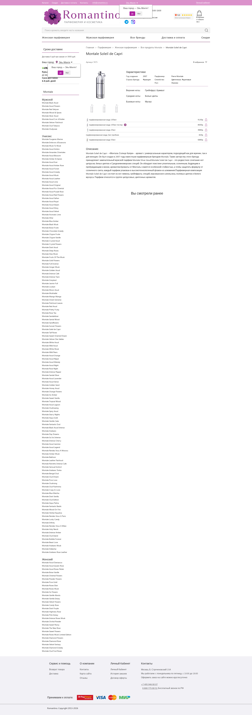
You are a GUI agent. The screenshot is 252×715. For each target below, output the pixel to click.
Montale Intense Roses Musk (53, 618)
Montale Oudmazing (50, 408)
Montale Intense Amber (51, 532)
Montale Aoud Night (50, 365)
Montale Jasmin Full (50, 283)
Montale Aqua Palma (50, 503)
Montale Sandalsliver (50, 316)
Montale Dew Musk (50, 254)
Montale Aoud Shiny (50, 208)
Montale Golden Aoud (51, 270)
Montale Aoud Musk (50, 175)
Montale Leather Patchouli (52, 460)
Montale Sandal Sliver (50, 375)
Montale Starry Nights (51, 414)
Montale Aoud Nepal (50, 359)
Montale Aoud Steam (50, 204)
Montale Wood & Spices (51, 112)
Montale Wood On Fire (51, 509)
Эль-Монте (131, 2)
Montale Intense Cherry (51, 440)
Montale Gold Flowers (51, 260)
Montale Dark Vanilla (50, 496)
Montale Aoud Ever (49, 162)
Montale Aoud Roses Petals (53, 569)
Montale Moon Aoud (50, 290)
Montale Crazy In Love (51, 490)
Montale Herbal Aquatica (52, 513)
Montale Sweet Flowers (51, 631)
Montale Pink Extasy (50, 615)
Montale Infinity (48, 522)
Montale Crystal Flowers (51, 244)
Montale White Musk (50, 349)
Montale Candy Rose (50, 605)
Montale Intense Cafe (50, 273)
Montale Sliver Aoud (50, 116)
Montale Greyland (49, 280)
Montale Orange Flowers (52, 391)
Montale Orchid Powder (51, 621)
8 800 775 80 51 (150, 688)
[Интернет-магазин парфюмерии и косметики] (81, 16)
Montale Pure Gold (49, 582)
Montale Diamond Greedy (52, 647)
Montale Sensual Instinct (52, 467)
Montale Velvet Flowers (51, 602)
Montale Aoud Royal (50, 201)
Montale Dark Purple (50, 608)
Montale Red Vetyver (50, 109)
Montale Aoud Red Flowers (53, 195)
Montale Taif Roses (49, 332)
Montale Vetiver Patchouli (52, 122)
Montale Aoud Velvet (50, 211)
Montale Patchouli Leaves (52, 303)
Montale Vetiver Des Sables (53, 339)
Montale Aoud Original (51, 185)
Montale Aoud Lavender (51, 378)
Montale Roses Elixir (50, 585)
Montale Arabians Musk (51, 545)
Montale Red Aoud (49, 306)
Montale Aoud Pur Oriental (53, 188)
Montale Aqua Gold (50, 417)
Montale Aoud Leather (51, 178)
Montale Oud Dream (50, 476)
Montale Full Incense (50, 263)
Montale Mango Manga (51, 296)
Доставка (53, 673)
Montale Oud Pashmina (51, 486)
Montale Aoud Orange (51, 355)
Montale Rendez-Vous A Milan (54, 526)
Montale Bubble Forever (51, 539)
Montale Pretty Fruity (50, 309)
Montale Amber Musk (51, 454)
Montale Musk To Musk (51, 145)
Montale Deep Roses (50, 250)
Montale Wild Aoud (50, 345)
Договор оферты (119, 677)
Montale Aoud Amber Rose (53, 165)
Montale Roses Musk (50, 588)
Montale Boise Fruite (50, 227)
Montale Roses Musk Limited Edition (56, 634)
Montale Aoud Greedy (51, 172)
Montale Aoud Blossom (51, 155)
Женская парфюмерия (56, 37)
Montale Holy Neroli (50, 529)
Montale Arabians (49, 431)
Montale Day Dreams (50, 434)
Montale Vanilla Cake (50, 421)
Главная (90, 47)
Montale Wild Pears (49, 352)
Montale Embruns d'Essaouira (54, 142)
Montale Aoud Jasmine (51, 444)
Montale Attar (47, 218)
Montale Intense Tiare (50, 277)
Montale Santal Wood (50, 319)
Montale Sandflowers (50, 322)
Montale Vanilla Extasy (51, 598)
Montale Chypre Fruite (51, 234)
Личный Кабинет (119, 669)
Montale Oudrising (49, 483)
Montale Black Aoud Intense (53, 427)
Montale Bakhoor (49, 457)
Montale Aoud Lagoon (51, 404)
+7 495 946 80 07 (149, 684)
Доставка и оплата (69, 2)
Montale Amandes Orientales (53, 152)
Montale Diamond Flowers (52, 638)
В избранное (198, 62)
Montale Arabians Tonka (51, 470)
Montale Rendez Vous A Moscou (55, 450)
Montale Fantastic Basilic (51, 506)
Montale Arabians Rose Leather (54, 552)
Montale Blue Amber (50, 221)
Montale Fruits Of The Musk (53, 257)
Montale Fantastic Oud (51, 424)
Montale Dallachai (49, 549)
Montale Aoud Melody (51, 362)
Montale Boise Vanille (50, 572)
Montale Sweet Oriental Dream (54, 336)
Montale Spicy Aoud (50, 411)
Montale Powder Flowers (52, 579)
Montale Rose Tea (49, 313)
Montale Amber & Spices (52, 159)
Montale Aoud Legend (51, 447)
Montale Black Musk (50, 224)
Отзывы (84, 677)
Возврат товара (57, 669)
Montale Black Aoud (50, 102)
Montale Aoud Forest (50, 168)
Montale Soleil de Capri (51, 329)
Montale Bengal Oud (50, 473)
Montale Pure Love (49, 480)
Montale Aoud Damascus (52, 562)
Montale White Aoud (50, 342)
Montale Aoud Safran (50, 198)
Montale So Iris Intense (51, 437)
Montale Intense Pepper (51, 372)
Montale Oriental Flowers (52, 575)
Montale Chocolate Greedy (53, 231)
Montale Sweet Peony (50, 624)
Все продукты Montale (151, 47)
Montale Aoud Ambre (50, 149)
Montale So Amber (49, 395)
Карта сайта (85, 673)
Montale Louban (48, 286)
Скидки (55, 2)
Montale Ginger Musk (51, 267)
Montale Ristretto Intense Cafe (54, 463)
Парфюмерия (104, 47)
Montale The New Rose (51, 628)
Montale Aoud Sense (50, 381)
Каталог (45, 2)
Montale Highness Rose (51, 611)
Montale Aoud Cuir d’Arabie (53, 119)
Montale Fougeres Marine (52, 139)
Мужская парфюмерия (100, 37)
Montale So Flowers (50, 592)
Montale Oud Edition (50, 499)
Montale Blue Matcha (50, 493)
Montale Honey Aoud (50, 388)
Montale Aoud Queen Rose (53, 566)
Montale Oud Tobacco (51, 125)
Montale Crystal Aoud (51, 241)
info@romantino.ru (100, 2)
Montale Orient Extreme (51, 300)
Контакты (84, 2)
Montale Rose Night (50, 368)
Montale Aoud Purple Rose (53, 191)
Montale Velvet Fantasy (51, 644)
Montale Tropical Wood (51, 401)
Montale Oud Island (50, 535)
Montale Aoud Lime (50, 182)
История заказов (119, 673)
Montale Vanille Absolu (51, 595)
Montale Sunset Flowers (51, 326)
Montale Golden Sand (50, 385)
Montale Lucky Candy (50, 519)
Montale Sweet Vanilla (51, 398)
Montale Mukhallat (49, 293)
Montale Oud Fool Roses (52, 651)
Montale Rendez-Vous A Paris (54, 516)
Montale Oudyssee (49, 129)
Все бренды (137, 37)
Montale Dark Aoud (50, 247)
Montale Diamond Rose (51, 641)
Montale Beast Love (50, 542)
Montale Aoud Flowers (51, 106)
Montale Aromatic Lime (51, 214)
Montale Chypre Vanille (51, 237)
